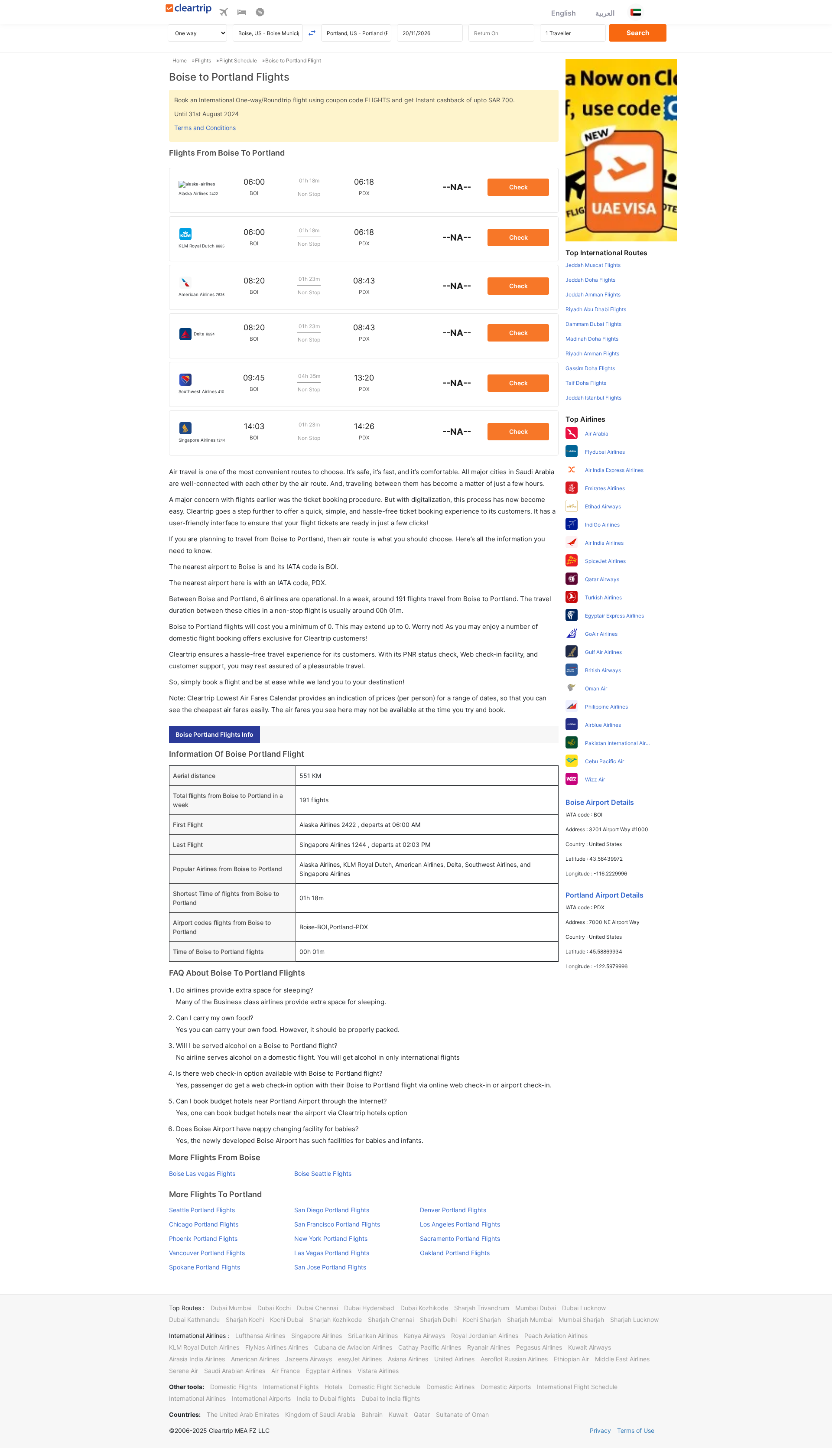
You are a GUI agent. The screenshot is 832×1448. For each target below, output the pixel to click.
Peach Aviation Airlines (556, 1335)
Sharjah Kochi (245, 1319)
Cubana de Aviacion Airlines (353, 1347)
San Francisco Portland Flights (337, 1224)
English (563, 13)
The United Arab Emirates (243, 1414)
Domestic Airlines (450, 1386)
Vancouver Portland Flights (207, 1252)
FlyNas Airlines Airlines (276, 1347)
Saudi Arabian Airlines (234, 1370)
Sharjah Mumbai (529, 1319)
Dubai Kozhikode (424, 1307)
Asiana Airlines (408, 1359)
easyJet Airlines (360, 1359)
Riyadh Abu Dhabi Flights (596, 309)
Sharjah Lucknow (634, 1319)
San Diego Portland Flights (331, 1210)
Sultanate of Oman (462, 1414)
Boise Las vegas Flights (202, 1173)
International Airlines (197, 1398)
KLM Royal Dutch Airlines (204, 1347)
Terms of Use (635, 1430)
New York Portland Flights (330, 1238)
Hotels (333, 1386)
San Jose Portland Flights (330, 1267)
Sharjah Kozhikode (335, 1319)
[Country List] (635, 12)
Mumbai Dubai (535, 1307)
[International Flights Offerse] (260, 13)
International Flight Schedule (577, 1386)
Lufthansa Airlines (260, 1335)
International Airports (261, 1398)
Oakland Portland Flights (455, 1252)
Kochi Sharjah (482, 1319)
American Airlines (255, 1359)
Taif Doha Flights (586, 383)
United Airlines (454, 1359)
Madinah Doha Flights (592, 338)
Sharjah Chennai (391, 1319)
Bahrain (372, 1414)
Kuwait (398, 1414)
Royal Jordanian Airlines (484, 1335)
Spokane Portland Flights (204, 1267)
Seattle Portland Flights (202, 1210)
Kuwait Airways (589, 1347)
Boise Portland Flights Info (215, 734)
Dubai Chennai (317, 1307)
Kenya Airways (424, 1335)
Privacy (600, 1430)
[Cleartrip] (189, 9)
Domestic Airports (506, 1386)
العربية (604, 13)
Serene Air (183, 1370)
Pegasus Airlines (539, 1347)
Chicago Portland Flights (203, 1224)
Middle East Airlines (622, 1359)
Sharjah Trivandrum (481, 1307)
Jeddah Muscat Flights (593, 265)
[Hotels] (242, 13)
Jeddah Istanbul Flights (593, 397)
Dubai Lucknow (584, 1307)
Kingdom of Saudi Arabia (320, 1414)
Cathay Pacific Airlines (429, 1347)
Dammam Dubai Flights (593, 324)
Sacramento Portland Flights (460, 1238)
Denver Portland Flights (453, 1210)
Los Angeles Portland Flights (460, 1224)
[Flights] (223, 13)
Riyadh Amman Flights (592, 353)
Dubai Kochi (274, 1307)
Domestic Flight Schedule (384, 1386)
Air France (285, 1370)
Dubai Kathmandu (194, 1319)
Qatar (422, 1414)
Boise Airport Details (600, 802)
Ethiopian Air (571, 1359)
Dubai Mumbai (231, 1307)
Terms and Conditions (205, 127)
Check (518, 187)
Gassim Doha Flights (590, 368)
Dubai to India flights (390, 1398)
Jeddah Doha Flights (590, 280)
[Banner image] (621, 149)
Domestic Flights (233, 1386)
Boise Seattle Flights (322, 1173)
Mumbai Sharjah (581, 1319)
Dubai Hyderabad (369, 1307)
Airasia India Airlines (197, 1359)
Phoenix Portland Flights (203, 1238)
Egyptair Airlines (328, 1370)
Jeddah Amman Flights (593, 294)
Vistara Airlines (378, 1370)
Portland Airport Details (605, 895)
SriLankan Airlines (373, 1335)
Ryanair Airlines (488, 1347)
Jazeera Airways (308, 1359)
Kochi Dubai (286, 1319)
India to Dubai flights (326, 1398)
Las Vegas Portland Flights (331, 1252)
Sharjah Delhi (438, 1319)
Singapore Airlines (316, 1335)
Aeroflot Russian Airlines (514, 1359)
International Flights (290, 1386)
